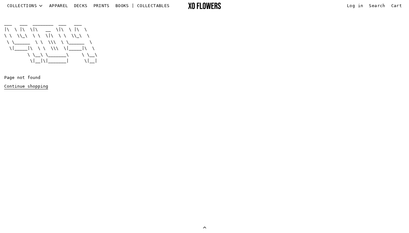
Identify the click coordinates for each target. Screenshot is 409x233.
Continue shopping (26, 86)
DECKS (81, 5)
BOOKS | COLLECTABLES (142, 5)
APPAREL (58, 5)
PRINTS (101, 5)
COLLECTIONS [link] (22, 6)
